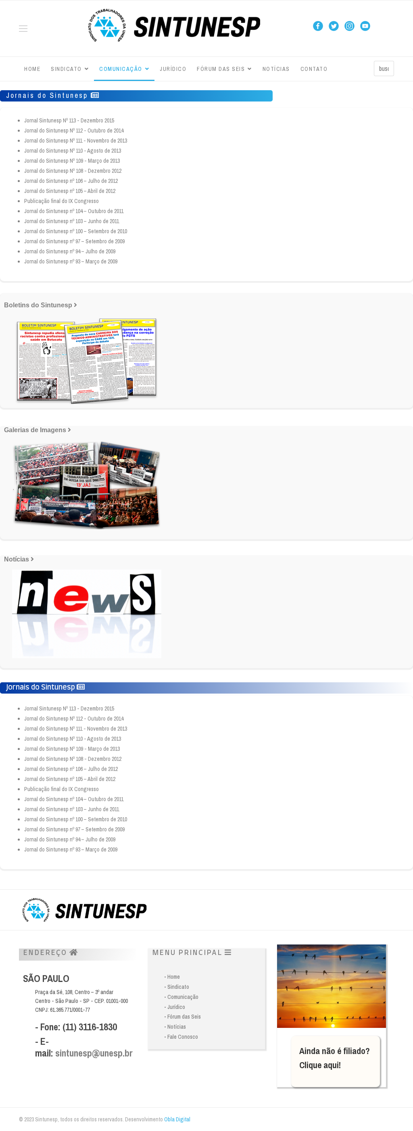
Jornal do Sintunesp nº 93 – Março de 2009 (70, 261)
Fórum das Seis (221, 68)
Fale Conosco (182, 1036)
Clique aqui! (320, 1065)
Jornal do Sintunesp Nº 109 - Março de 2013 (72, 160)
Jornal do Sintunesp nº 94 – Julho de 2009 (69, 251)
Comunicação (120, 68)
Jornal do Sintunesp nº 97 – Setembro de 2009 (74, 241)
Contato (314, 68)
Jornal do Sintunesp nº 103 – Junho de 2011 (71, 221)
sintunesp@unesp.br (94, 1052)
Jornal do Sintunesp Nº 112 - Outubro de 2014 (73, 130)
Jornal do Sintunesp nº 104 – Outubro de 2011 (73, 211)
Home (32, 68)
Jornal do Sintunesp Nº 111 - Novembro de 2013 (75, 140)
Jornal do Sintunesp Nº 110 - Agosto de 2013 (72, 150)
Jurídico (173, 68)
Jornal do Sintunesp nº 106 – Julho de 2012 (71, 180)
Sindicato (66, 68)
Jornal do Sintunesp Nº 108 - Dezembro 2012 (72, 170)
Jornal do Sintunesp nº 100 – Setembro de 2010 (75, 231)
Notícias (276, 68)
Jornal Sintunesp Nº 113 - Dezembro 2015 (69, 120)
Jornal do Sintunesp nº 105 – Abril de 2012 (69, 191)
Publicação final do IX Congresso (61, 201)
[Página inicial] (174, 26)
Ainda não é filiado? (334, 1051)
